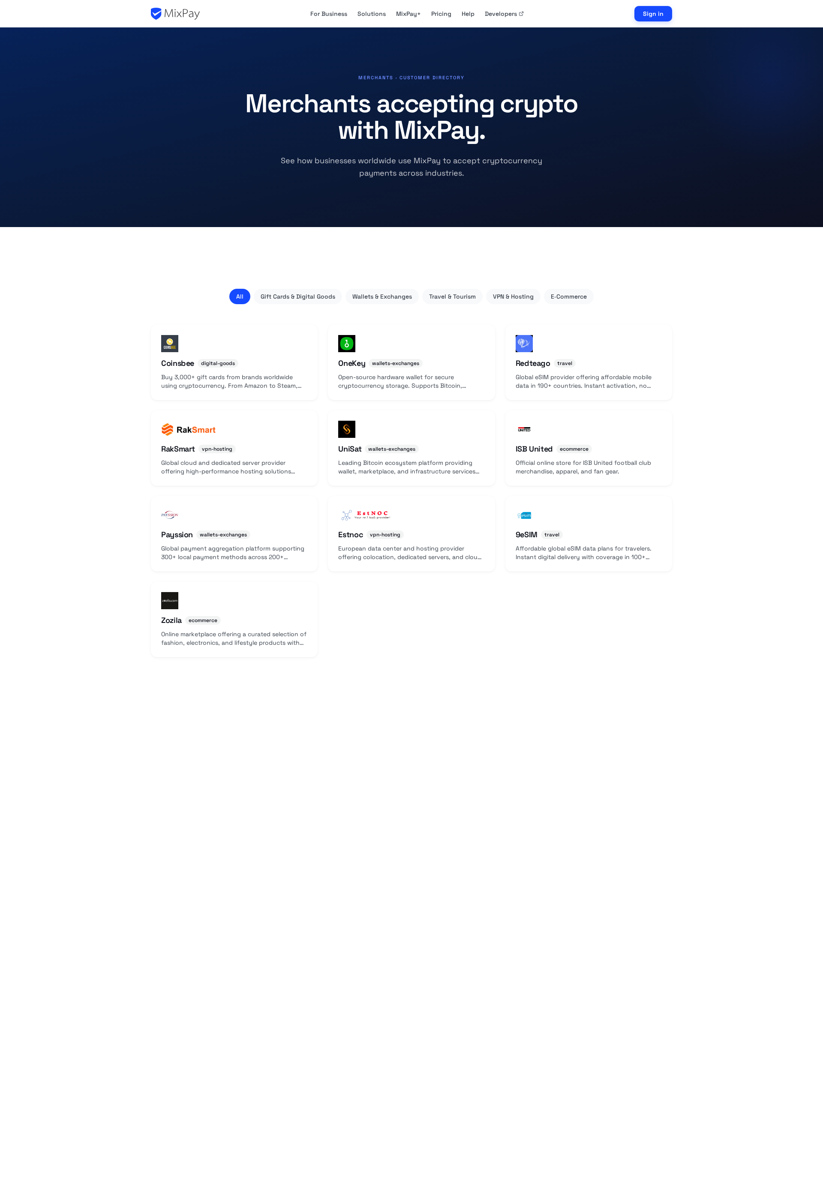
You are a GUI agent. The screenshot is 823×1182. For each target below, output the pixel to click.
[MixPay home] (175, 13)
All (239, 296)
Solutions (371, 14)
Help (468, 14)
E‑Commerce (569, 296)
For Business (328, 14)
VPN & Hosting (513, 296)
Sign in (653, 14)
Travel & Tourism (452, 296)
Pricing (441, 14)
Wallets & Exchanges (382, 296)
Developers (501, 14)
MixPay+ (408, 14)
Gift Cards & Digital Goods (298, 296)
